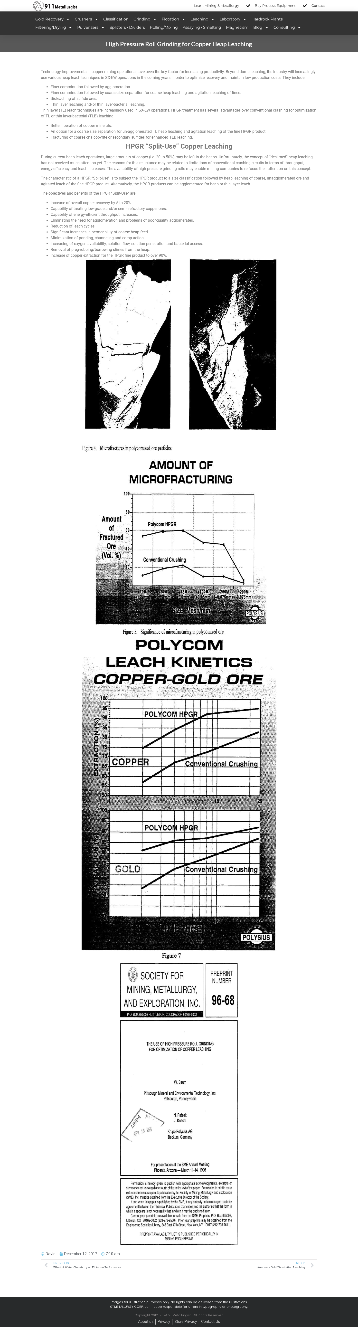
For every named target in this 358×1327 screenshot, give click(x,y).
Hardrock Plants (267, 19)
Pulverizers (87, 27)
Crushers (83, 19)
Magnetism (237, 27)
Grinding (142, 19)
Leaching (199, 19)
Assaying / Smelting (202, 27)
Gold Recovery (49, 19)
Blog (257, 27)
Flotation (170, 19)
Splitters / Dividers (127, 27)
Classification (116, 19)
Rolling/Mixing (164, 27)
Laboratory (230, 19)
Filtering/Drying (50, 27)
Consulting (284, 27)
